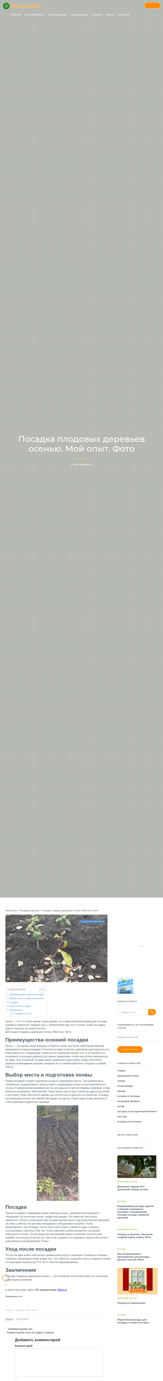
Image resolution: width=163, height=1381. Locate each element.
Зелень (121, 1081)
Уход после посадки (20, 1006)
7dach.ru (62, 1289)
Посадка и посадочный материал (137, 1112)
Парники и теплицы (128, 1096)
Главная (15, 14)
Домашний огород (128, 1076)
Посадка (14, 1002)
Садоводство (79, 14)
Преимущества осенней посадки (27, 994)
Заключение (16, 1010)
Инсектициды (125, 1086)
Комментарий (23, 1346)
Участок (97, 14)
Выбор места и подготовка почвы (27, 998)
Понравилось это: (23, 1013)
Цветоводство (57, 14)
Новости (123, 14)
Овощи (121, 1091)
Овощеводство (35, 14)
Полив (121, 1106)
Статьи (110, 14)
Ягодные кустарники (129, 1122)
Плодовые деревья (128, 1101)
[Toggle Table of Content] (40, 989)
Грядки (121, 1071)
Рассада (122, 1117)
